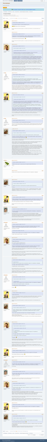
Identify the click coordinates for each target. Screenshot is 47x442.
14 (19, 18)
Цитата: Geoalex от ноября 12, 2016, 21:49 (19, 259)
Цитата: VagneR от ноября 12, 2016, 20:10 (19, 74)
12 (17, 18)
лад (5, 72)
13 (18, 18)
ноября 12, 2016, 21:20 (14, 32)
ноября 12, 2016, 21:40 (14, 170)
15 (20, 18)
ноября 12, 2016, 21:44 (14, 179)
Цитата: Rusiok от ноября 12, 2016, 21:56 (18, 383)
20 (25, 18)
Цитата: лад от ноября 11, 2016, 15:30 (19, 76)
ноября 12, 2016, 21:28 (14, 118)
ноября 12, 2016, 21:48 (14, 207)
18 (23, 18)
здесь (24, 9)
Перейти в (29, 434)
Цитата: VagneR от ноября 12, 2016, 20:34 (19, 130)
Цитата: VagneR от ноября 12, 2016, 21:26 (19, 120)
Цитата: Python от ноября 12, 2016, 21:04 (20, 50)
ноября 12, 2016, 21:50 (14, 237)
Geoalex (6, 222)
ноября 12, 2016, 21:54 (14, 303)
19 (24, 18)
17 (22, 18)
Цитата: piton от (16, 281)
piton (6, 160)
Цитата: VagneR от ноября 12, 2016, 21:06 (19, 48)
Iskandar (27, 11)
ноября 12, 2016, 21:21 (14, 44)
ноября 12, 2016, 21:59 (14, 381)
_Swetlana (6, 128)
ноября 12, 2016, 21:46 (14, 195)
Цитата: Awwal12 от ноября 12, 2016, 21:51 (19, 276)
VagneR (6, 20)
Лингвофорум (6, 3)
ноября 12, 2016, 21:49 (14, 222)
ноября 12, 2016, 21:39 (14, 160)
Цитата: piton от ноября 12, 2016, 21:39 (18, 181)
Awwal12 (6, 44)
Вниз (4, 18)
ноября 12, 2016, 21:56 (14, 369)
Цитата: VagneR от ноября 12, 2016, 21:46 (19, 305)
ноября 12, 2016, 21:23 (14, 72)
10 (15, 18)
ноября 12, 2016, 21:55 (14, 348)
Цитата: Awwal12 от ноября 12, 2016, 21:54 (19, 361)
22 (27, 18)
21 (26, 18)
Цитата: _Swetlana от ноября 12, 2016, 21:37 (19, 162)
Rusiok (6, 207)
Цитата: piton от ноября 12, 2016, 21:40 (18, 230)
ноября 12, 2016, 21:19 (14, 20)
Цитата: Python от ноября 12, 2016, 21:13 (19, 22)
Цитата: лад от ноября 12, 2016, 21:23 (18, 94)
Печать (43, 18)
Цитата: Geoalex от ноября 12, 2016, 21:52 (19, 323)
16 (21, 18)
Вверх (4, 431)
